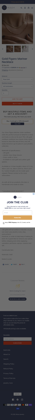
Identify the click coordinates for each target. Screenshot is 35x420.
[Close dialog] (33, 194)
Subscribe (17, 218)
